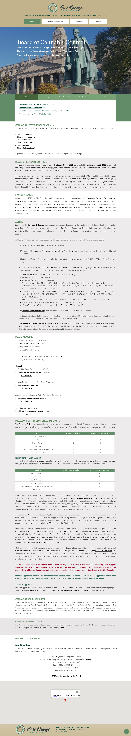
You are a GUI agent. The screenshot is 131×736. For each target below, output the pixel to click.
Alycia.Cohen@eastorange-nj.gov (33, 398)
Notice (83, 659)
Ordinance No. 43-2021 (63, 165)
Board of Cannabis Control (51, 42)
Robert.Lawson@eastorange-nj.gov (34, 411)
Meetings (35, 651)
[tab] (26, 97)
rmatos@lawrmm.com (29, 385)
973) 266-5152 (100, 15)
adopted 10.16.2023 (50, 104)
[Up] (126, 731)
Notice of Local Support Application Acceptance (90, 498)
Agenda (89, 659)
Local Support (44, 542)
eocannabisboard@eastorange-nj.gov (76, 15)
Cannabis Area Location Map (33, 310)
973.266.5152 (26, 375)
